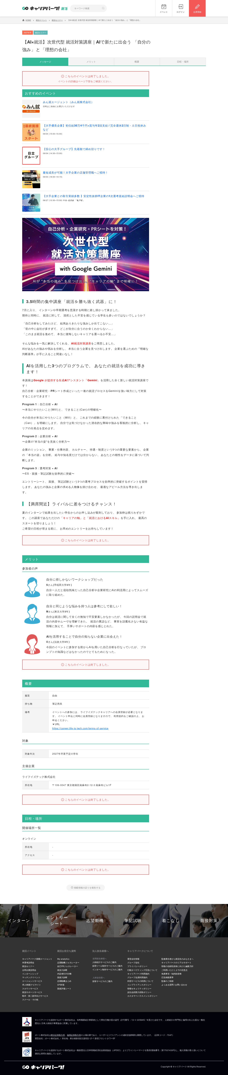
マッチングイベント (31, 977)
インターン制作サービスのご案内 (107, 969)
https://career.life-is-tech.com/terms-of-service (80, 728)
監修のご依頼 (167, 981)
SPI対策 (60, 984)
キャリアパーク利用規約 (138, 973)
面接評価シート (64, 988)
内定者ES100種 (64, 973)
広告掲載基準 (167, 977)
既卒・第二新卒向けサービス (35, 996)
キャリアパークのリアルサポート (176, 962)
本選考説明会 (28, 962)
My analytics (63, 959)
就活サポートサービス (32, 992)
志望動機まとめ (64, 981)
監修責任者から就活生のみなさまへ (177, 959)
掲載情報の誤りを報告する (87, 887)
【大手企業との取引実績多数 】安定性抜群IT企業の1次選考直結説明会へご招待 (93, 196)
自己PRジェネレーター (67, 966)
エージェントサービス (32, 981)
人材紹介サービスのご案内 (104, 962)
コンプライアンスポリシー (139, 984)
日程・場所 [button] (183, 61)
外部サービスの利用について (140, 981)
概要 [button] (137, 61)
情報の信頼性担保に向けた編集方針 (177, 966)
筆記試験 (133, 920)
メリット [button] (91, 61)
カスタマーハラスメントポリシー (142, 996)
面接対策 (209, 920)
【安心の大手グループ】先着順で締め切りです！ (74, 149)
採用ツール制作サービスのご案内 (107, 966)
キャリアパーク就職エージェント (37, 959)
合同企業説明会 (29, 970)
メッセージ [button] (45, 61)
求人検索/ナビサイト (31, 984)
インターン (19, 920)
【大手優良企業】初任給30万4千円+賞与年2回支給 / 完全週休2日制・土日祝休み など (96, 127)
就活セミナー (28, 966)
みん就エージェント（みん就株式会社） (68, 102)
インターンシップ (30, 973)
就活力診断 (62, 970)
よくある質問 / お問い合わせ (174, 984)
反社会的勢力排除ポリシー (139, 992)
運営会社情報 (133, 959)
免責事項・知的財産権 (171, 973)
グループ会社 (133, 962)
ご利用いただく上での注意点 (174, 970)
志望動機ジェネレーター (68, 962)
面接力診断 (62, 977)
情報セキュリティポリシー (139, 988)
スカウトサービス (30, 988)
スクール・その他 (30, 999)
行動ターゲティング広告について (142, 970)
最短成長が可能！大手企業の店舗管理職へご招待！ (75, 172)
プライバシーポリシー (137, 966)
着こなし (171, 920)
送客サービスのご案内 (102, 981)
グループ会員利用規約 (137, 977)
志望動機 (95, 920)
